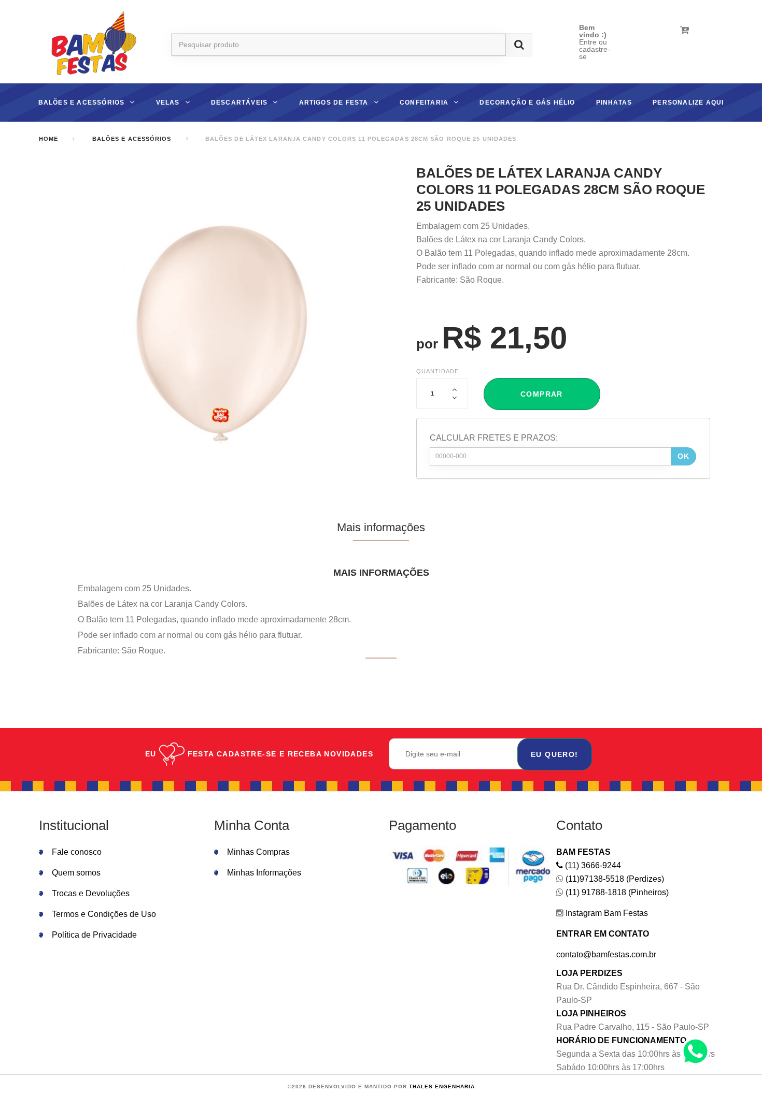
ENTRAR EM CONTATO (602, 933)
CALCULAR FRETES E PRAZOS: (494, 437)
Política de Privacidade (94, 934)
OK (684, 456)
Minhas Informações (264, 872)
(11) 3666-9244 (592, 865)
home (48, 139)
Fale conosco (77, 852)
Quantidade (437, 371)
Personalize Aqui (688, 102)
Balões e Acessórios (81, 102)
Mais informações (381, 527)
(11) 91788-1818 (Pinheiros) (616, 892)
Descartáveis (239, 102)
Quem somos (76, 872)
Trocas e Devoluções (91, 893)
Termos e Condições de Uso (104, 914)
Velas (168, 102)
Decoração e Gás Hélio (527, 102)
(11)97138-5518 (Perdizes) (613, 878)
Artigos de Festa (334, 102)
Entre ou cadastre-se (594, 49)
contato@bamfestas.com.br (606, 954)
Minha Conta (251, 825)
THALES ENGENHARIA (442, 1086)
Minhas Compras (258, 852)
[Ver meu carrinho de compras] (684, 30)
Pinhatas (614, 102)
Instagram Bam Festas (605, 913)
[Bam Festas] (89, 44)
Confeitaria (424, 102)
